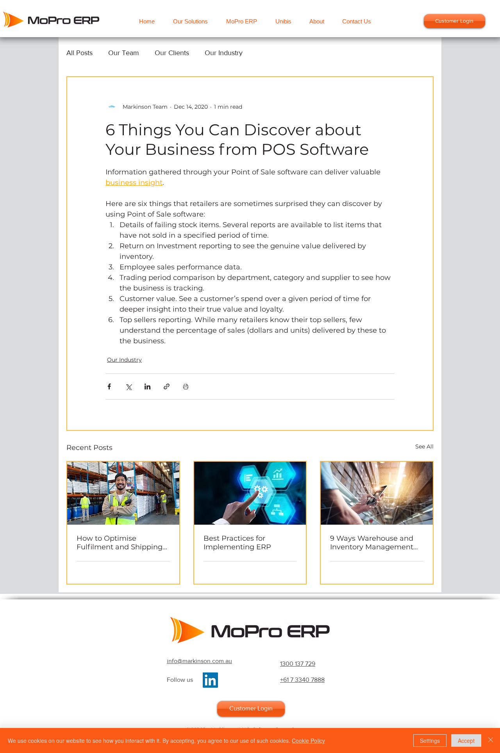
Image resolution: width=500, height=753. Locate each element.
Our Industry (224, 53)
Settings (430, 740)
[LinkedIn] (210, 680)
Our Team (123, 53)
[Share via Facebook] (109, 386)
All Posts (79, 53)
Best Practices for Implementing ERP (237, 542)
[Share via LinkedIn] (147, 386)
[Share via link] (166, 386)
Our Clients (172, 53)
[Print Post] (185, 386)
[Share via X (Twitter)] (128, 386)
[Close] (490, 740)
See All (424, 446)
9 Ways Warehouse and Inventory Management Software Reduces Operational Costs (371, 542)
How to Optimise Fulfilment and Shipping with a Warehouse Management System (119, 542)
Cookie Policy (308, 740)
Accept (466, 740)
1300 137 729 (297, 663)
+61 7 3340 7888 (302, 679)
